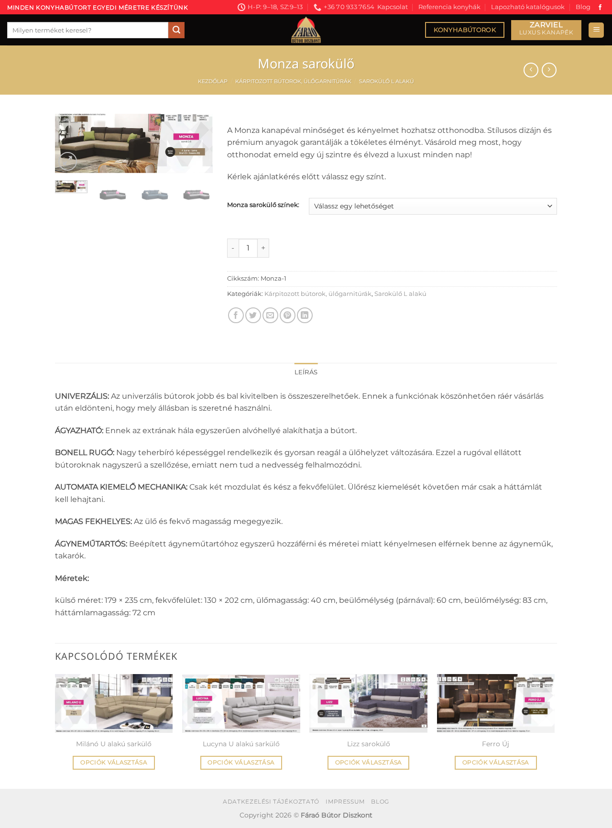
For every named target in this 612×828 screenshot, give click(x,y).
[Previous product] (549, 70)
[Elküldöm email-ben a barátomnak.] (270, 315)
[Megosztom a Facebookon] (236, 315)
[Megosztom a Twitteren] (253, 315)
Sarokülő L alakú (386, 81)
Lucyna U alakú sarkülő (241, 744)
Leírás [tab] (306, 372)
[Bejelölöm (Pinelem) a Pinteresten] (287, 315)
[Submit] (176, 30)
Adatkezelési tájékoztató (271, 801)
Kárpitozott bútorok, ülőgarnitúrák (293, 81)
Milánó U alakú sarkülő (114, 744)
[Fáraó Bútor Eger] (306, 29)
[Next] (197, 146)
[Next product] (531, 70)
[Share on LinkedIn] (305, 315)
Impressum (345, 801)
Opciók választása (113, 762)
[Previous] (70, 146)
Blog (583, 7)
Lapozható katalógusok (528, 7)
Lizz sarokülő (368, 744)
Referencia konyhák (449, 7)
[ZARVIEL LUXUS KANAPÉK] (546, 30)
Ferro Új (495, 744)
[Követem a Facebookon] (600, 7)
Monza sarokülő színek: (263, 205)
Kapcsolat (392, 7)
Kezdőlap (213, 81)
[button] (596, 30)
